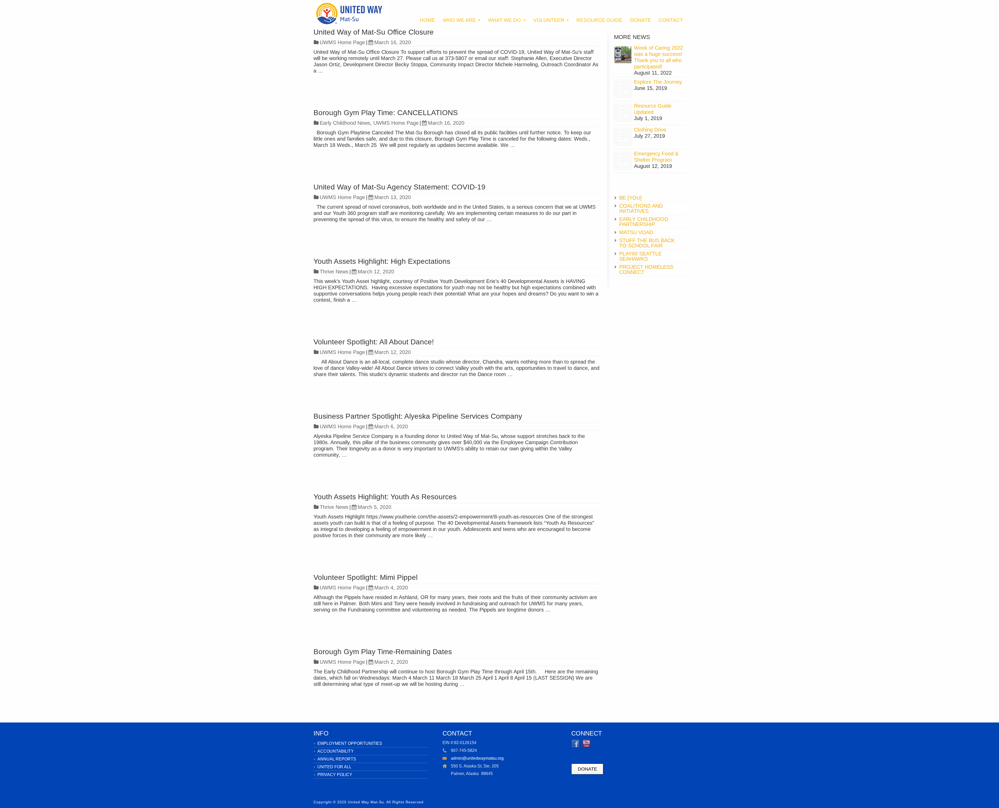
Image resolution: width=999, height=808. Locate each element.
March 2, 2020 (391, 662)
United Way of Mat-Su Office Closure (373, 32)
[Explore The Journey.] (623, 89)
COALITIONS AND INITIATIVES (641, 208)
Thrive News (334, 271)
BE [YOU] (630, 198)
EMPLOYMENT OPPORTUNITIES (349, 743)
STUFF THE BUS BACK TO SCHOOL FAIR (647, 243)
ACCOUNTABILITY (335, 751)
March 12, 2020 (376, 271)
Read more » (328, 81)
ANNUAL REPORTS (336, 759)
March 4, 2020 (391, 587)
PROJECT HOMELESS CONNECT (646, 269)
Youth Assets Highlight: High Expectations (381, 261)
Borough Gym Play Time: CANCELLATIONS (385, 113)
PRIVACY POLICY (334, 774)
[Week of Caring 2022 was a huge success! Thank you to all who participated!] (623, 55)
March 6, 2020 (391, 426)
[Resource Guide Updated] (623, 113)
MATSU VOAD (636, 232)
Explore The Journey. (658, 82)
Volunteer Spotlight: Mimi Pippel (365, 577)
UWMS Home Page (342, 42)
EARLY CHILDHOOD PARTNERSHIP (643, 221)
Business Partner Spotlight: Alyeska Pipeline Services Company (417, 416)
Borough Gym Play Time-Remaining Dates (382, 652)
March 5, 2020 (374, 507)
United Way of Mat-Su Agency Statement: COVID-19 (399, 187)
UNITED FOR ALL (334, 767)
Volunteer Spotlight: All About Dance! (373, 342)
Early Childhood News (345, 123)
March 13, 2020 (392, 197)
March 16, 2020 (392, 42)
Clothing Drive (650, 130)
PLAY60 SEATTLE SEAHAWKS (640, 256)
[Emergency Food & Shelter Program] (623, 160)
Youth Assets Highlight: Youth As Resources (385, 497)
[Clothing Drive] (623, 137)
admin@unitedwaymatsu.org (477, 758)
